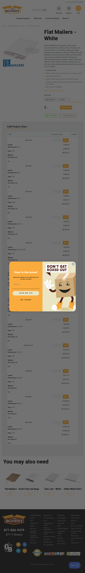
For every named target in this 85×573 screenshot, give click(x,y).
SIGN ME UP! (26, 293)
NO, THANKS (25, 300)
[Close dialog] (73, 264)
